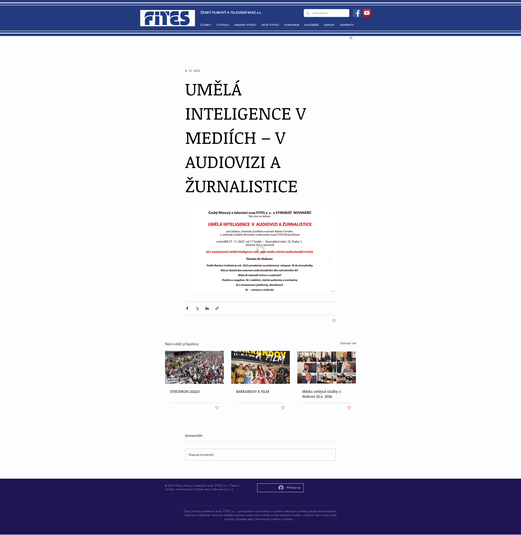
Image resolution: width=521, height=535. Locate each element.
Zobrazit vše (348, 343)
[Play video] (260, 249)
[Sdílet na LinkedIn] (207, 308)
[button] (351, 37)
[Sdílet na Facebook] (187, 308)
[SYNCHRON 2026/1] (194, 367)
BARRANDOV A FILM (252, 391)
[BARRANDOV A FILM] (260, 367)
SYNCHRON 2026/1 (185, 391)
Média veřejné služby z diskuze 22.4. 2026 (321, 394)
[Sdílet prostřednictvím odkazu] (217, 308)
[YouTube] (367, 13)
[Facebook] (357, 13)
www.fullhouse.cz (216, 489)
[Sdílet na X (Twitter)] (197, 308)
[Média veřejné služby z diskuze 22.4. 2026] (326, 367)
